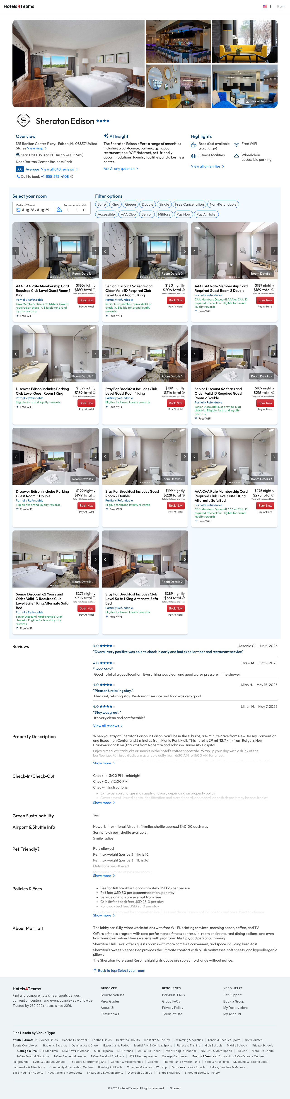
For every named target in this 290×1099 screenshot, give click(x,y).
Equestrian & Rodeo (116, 1045)
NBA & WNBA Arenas (75, 1051)
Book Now (86, 300)
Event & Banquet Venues (49, 1061)
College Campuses (175, 1056)
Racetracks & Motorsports (65, 1072)
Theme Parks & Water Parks (181, 1061)
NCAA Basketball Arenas (70, 1056)
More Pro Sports (263, 1051)
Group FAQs (171, 1001)
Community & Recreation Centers (71, 1067)
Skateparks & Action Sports (105, 1072)
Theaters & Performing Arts (88, 1061)
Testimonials (110, 1014)
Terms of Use (172, 1014)
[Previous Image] (16, 251)
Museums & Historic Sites (250, 1061)
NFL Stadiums (48, 1051)
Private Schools (262, 1045)
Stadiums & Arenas (54, 1045)
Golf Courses (254, 1040)
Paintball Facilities (168, 1072)
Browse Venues (112, 995)
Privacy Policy (172, 1008)
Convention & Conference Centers (242, 1056)
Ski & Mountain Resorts (28, 1072)
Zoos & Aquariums (217, 1061)
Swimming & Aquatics (188, 1040)
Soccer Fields (48, 1040)
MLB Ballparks (103, 1051)
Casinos (153, 1061)
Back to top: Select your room (121, 970)
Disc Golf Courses (140, 1072)
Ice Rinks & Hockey (157, 1040)
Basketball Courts (128, 1040)
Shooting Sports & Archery (202, 1072)
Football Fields (102, 1040)
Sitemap (175, 1088)
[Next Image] (95, 251)
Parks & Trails (196, 1067)
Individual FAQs (173, 995)
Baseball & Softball (74, 1040)
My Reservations (235, 1008)
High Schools (213, 1045)
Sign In (281, 6)
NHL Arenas (125, 1051)
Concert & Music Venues (127, 1061)
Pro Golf (242, 1051)
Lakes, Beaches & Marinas (227, 1067)
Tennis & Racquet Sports (224, 1040)
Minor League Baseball (181, 1051)
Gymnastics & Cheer (85, 1045)
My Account (232, 1014)
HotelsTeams (19, 6)
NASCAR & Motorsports (216, 1051)
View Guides (110, 1001)
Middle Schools (237, 1045)
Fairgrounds (21, 1061)
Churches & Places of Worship (147, 1067)
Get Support (232, 995)
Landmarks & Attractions (29, 1067)
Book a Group (233, 1001)
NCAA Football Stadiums (33, 1056)
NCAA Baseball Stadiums (107, 1056)
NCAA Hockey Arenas (143, 1056)
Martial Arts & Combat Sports (153, 1045)
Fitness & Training (188, 1045)
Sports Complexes (25, 1045)
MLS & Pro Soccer (149, 1051)
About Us (107, 1008)
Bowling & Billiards (110, 1067)
